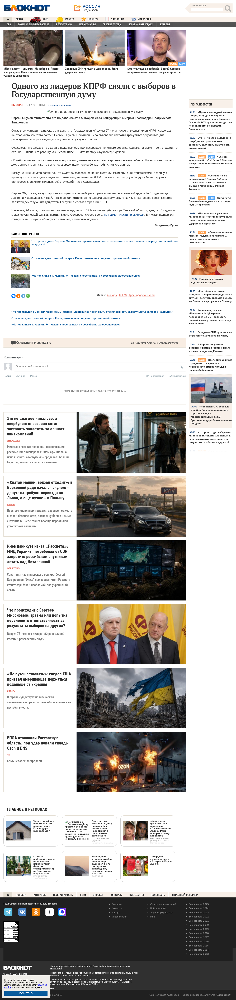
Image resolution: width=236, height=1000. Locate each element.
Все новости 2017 (199, 937)
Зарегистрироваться (161, 912)
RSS (152, 916)
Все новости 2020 (199, 925)
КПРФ (123, 295)
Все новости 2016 (199, 941)
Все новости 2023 (199, 912)
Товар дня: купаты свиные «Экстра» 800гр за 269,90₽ (161, 860)
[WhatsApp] (28, 296)
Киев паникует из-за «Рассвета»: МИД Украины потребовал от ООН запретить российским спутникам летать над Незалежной (210, 317)
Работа (69, 19)
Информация (119, 916)
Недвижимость (63, 895)
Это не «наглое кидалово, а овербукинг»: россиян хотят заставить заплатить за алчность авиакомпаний (210, 142)
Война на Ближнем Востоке (33, 24)
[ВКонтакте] (13, 296)
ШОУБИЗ (93, 19)
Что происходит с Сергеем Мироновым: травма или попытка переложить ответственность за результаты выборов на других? (209, 437)
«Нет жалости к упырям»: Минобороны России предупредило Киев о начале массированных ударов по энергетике (211, 218)
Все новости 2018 (199, 933)
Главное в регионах (27, 809)
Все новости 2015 (199, 945)
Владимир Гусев (166, 225)
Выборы (17, 105)
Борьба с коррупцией (141, 24)
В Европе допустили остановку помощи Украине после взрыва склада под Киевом (209, 348)
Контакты (117, 908)
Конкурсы (116, 895)
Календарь (158, 895)
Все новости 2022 (199, 916)
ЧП (8, 755)
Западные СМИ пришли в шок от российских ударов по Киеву (211, 334)
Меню (19, 19)
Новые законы (87, 24)
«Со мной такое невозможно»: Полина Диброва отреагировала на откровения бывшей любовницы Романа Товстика (208, 182)
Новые (7, 375)
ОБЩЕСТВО (13, 440)
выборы (112, 295)
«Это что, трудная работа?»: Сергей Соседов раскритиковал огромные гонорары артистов (211, 161)
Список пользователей (163, 904)
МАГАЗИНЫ (144, 19)
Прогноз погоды (112, 24)
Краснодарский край (142, 295)
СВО (9, 24)
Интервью (40, 895)
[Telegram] (23, 296)
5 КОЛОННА (117, 19)
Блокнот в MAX (64, 24)
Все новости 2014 (199, 949)
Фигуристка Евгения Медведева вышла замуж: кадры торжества (210, 201)
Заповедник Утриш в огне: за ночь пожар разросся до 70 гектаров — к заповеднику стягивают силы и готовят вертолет (102, 866)
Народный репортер (185, 895)
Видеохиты (136, 895)
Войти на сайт (158, 908)
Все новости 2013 (199, 954)
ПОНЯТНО (26, 993)
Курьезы (165, 24)
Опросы (98, 895)
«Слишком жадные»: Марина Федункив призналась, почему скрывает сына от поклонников (211, 237)
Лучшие (20, 375)
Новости (21, 895)
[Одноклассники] (18, 296)
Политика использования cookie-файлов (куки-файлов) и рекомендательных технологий (90, 967)
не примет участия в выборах (124, 214)
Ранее (33, 375)
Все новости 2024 (199, 908)
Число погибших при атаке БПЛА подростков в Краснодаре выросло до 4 (43, 826)
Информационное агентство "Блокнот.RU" (207, 994)
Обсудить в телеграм (60, 105)
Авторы (116, 912)
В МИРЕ (11, 504)
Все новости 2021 (199, 920)
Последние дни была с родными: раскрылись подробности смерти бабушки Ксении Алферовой (211, 364)
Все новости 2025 (199, 904)
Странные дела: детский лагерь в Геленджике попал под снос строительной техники (85, 258)
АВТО (45, 19)
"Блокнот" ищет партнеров (164, 994)
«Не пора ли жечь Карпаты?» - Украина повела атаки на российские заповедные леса (85, 275)
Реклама (117, 904)
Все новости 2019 (199, 929)
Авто (83, 895)
